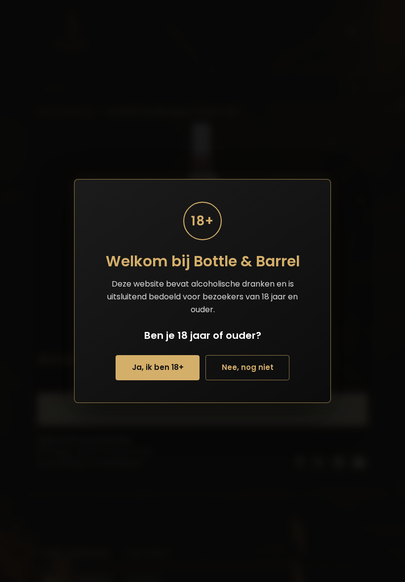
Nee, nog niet (248, 367)
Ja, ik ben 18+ (158, 367)
